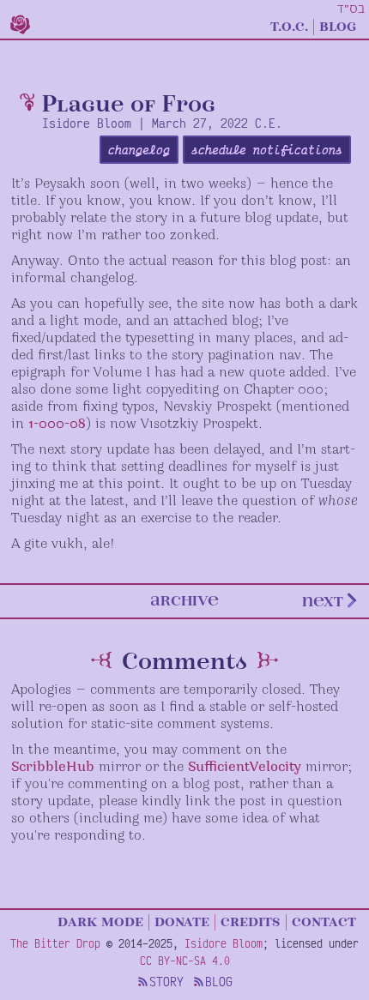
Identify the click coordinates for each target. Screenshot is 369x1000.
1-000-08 (57, 424)
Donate (181, 921)
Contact (324, 921)
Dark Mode (100, 921)
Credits (251, 921)
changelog (139, 149)
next (322, 600)
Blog (337, 25)
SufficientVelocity (244, 767)
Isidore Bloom (223, 943)
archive (184, 600)
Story (166, 981)
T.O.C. (289, 25)
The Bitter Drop (55, 943)
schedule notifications (266, 149)
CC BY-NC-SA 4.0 (185, 960)
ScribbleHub (52, 767)
